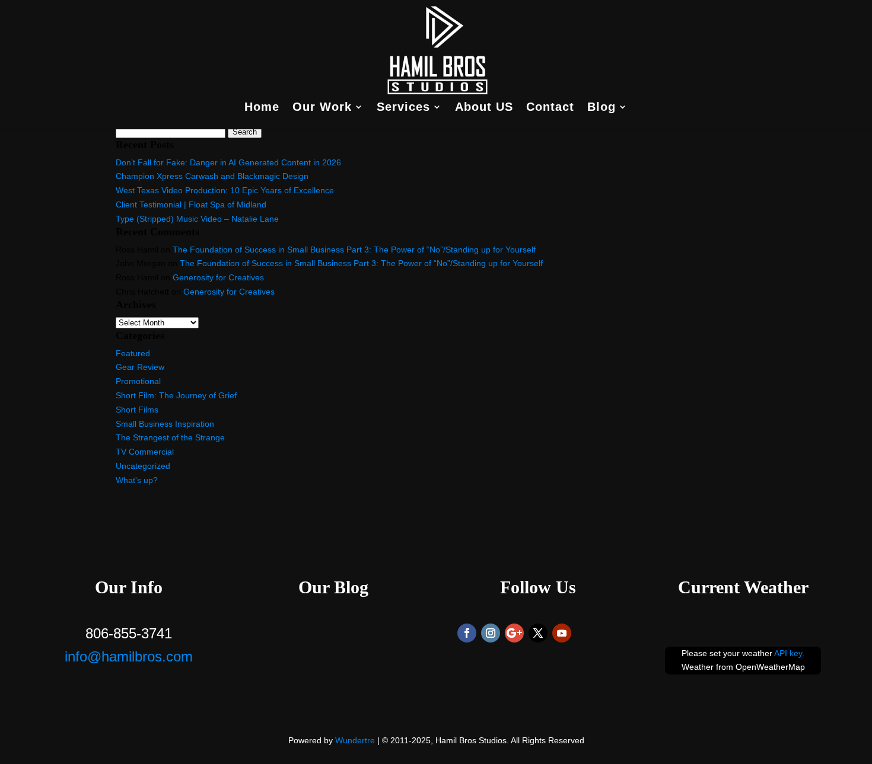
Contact (550, 108)
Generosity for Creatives (218, 277)
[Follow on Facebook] (466, 633)
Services (403, 108)
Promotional (138, 381)
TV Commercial (145, 451)
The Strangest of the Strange (170, 437)
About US (484, 108)
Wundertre (355, 740)
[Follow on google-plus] (514, 633)
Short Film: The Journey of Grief (176, 395)
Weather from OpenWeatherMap (743, 667)
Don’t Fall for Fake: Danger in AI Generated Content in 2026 (228, 162)
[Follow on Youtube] (561, 633)
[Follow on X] (538, 633)
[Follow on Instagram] (490, 633)
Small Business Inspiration (165, 424)
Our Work (322, 108)
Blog (601, 108)
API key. (789, 653)
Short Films (137, 409)
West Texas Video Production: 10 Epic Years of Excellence (225, 190)
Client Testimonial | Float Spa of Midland (191, 204)
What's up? (137, 480)
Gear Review (140, 367)
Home (261, 108)
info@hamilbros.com (129, 656)
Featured (133, 353)
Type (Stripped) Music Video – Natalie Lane (197, 218)
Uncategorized (143, 466)
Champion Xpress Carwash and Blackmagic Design (212, 176)
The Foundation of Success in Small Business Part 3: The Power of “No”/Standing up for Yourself (354, 249)
